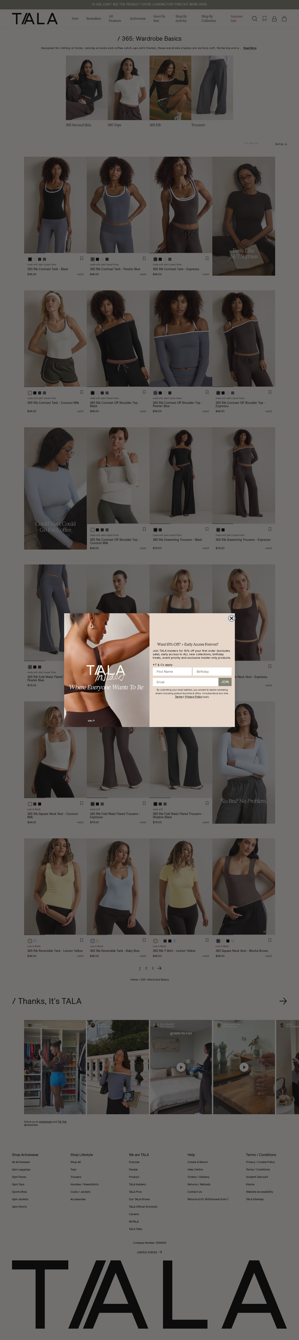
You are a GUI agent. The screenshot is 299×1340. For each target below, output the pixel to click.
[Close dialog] (231, 618)
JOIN (225, 682)
